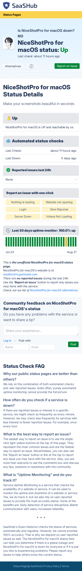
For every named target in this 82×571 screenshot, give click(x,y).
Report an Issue (67, 66)
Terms (65, 566)
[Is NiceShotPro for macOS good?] (31, 66)
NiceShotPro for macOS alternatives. (54, 290)
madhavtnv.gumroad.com (20, 274)
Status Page (20, 566)
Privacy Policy (51, 566)
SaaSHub (36, 566)
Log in (7, 340)
